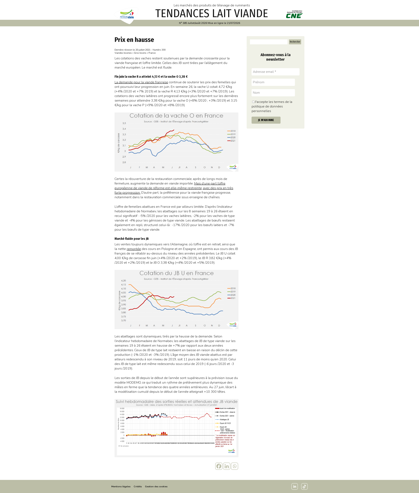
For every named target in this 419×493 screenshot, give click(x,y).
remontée (134, 249)
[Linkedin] (226, 466)
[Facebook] (218, 466)
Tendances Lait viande (211, 13)
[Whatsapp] (234, 466)
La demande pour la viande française (141, 82)
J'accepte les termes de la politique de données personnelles (272, 106)
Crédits (138, 486)
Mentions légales (120, 486)
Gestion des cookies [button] (156, 486)
